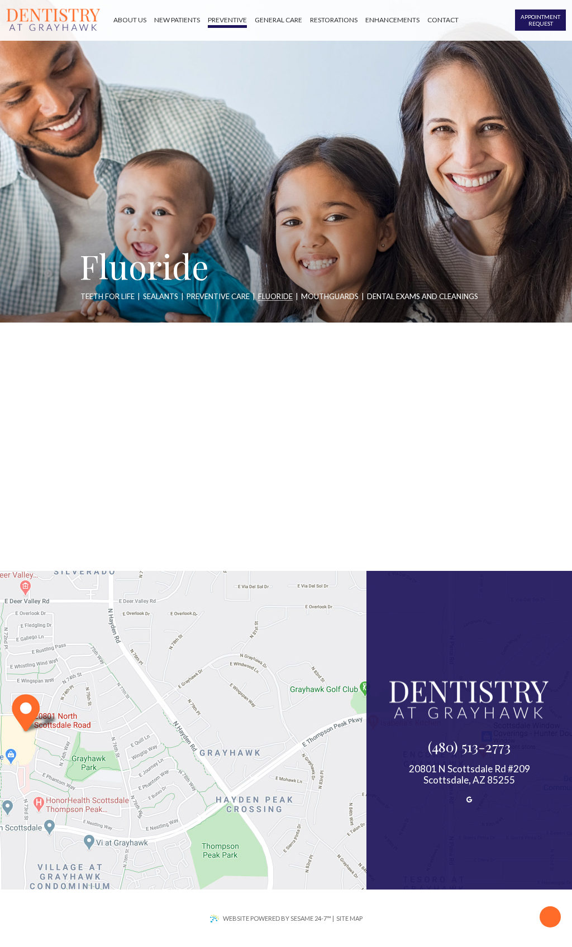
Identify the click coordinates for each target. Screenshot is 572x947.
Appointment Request (540, 20)
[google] (469, 799)
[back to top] (550, 916)
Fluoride (275, 297)
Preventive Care (218, 297)
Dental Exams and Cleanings (422, 297)
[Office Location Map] (34, 714)
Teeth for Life (107, 297)
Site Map (349, 918)
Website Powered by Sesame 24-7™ (277, 918)
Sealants (160, 297)
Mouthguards (330, 297)
